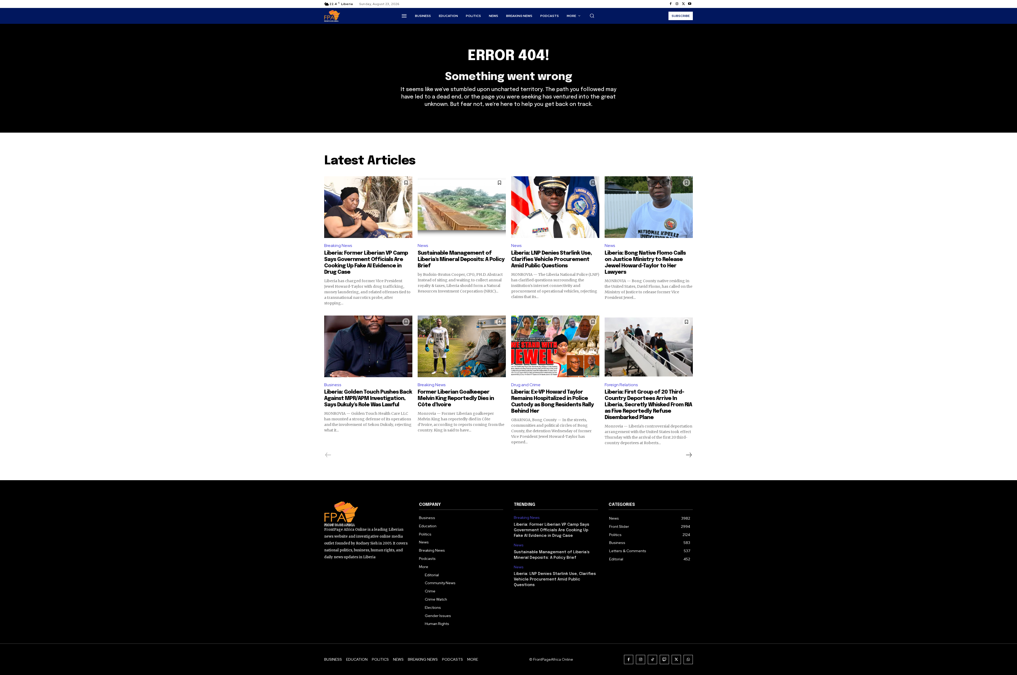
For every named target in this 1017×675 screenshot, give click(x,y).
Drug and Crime (526, 385)
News (423, 245)
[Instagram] (677, 4)
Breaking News (338, 245)
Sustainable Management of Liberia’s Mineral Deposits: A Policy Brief (461, 259)
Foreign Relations (621, 385)
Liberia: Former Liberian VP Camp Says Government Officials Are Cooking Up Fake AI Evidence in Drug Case (551, 530)
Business (332, 385)
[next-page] (688, 455)
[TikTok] (652, 659)
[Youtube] (689, 4)
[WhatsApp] (688, 659)
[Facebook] (670, 4)
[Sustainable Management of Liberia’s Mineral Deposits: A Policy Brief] (462, 207)
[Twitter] (683, 4)
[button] (592, 15)
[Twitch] (664, 659)
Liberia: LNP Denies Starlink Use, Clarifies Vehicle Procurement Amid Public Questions (551, 259)
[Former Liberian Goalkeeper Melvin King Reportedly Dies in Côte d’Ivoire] (462, 346)
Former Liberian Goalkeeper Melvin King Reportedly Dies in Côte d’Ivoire (456, 398)
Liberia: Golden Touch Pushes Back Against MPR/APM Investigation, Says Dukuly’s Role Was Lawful (368, 398)
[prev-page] (328, 455)
